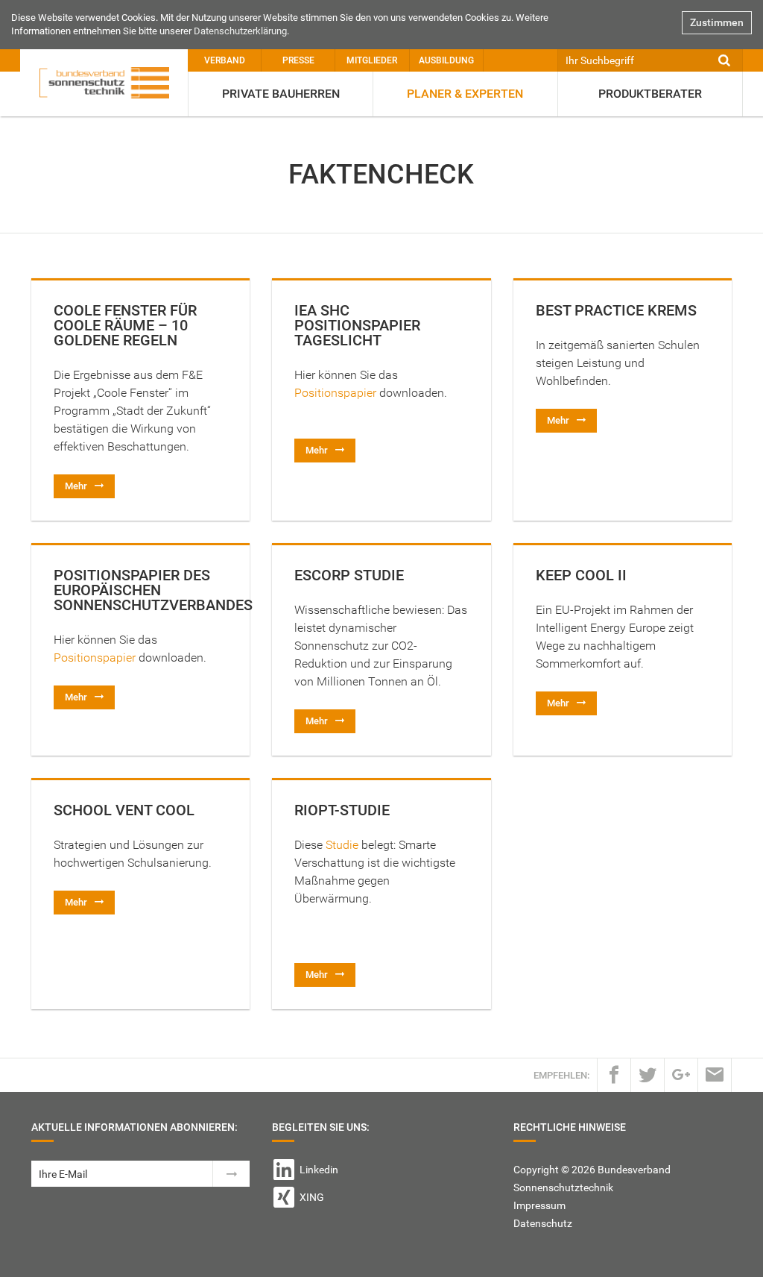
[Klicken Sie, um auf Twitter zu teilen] (647, 1074)
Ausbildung (446, 60)
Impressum (539, 1205)
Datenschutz (542, 1223)
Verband (224, 60)
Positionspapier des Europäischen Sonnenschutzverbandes (153, 590)
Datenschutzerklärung (240, 31)
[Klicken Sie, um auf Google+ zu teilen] (681, 1074)
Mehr (76, 486)
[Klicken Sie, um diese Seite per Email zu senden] (715, 1074)
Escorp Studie (349, 575)
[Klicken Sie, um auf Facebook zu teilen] (614, 1074)
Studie (342, 845)
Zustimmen (717, 22)
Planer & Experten (465, 94)
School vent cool (124, 810)
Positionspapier (336, 393)
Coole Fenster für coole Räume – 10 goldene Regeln (125, 325)
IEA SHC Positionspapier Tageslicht (357, 325)
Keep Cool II (581, 575)
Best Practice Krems (616, 310)
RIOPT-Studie (342, 810)
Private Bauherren (281, 94)
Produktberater (650, 94)
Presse (298, 60)
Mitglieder (371, 60)
